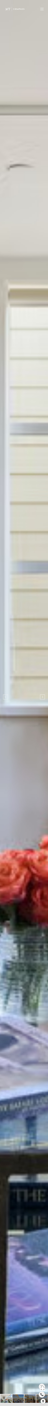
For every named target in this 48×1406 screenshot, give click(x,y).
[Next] (42, 697)
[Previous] (5, 697)
